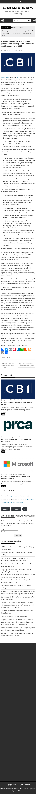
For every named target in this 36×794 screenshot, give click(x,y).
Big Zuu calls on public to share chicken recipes (26, 365)
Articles (4, 486)
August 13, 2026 (7, 400)
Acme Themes (19, 791)
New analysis (5, 77)
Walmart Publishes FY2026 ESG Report (14, 616)
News (3, 357)
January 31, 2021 (7, 474)
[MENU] (34, 20)
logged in (13, 496)
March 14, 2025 (7, 437)
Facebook (16, 509)
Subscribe (18, 535)
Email (2, 529)
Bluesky (5, 509)
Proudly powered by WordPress (11, 788)
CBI (17, 77)
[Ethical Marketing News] (2, 20)
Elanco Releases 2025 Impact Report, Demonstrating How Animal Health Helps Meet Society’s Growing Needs (16, 580)
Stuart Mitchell (18, 50)
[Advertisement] (18, 668)
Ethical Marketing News (18, 7)
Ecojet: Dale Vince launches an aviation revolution (8, 366)
